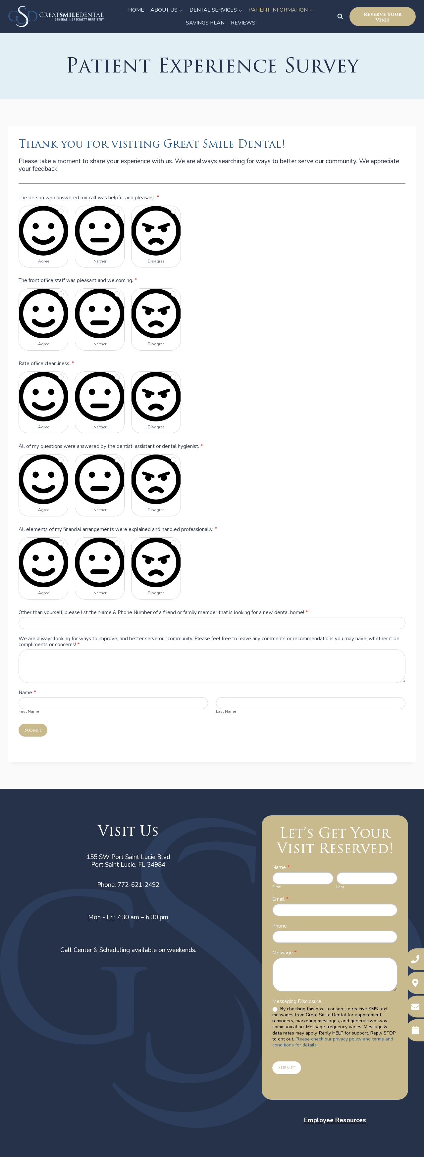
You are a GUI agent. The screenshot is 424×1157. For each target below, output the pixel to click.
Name (281, 867)
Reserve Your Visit (383, 17)
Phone (279, 926)
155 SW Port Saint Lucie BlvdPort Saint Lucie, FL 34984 (128, 861)
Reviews (243, 22)
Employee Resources (335, 1120)
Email (280, 899)
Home (136, 10)
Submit (33, 730)
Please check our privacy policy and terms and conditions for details (332, 1042)
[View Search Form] (340, 17)
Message (284, 953)
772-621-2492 (138, 885)
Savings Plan (205, 22)
